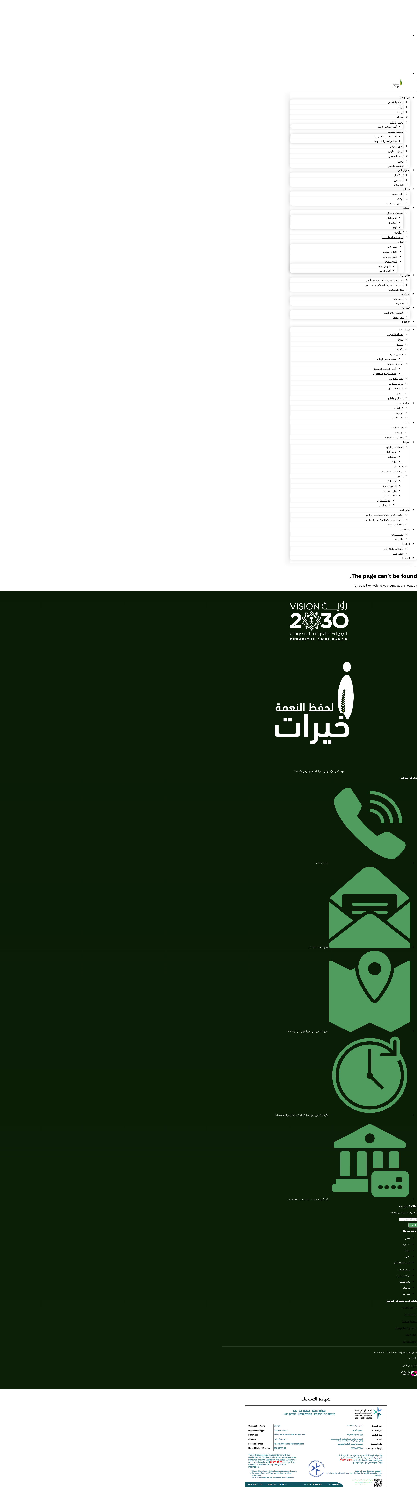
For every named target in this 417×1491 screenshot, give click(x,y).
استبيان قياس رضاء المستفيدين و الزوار (384, 280)
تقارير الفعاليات (390, 257)
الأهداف (399, 117)
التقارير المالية (391, 261)
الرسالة (400, 112)
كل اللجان (398, 232)
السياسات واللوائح (395, 213)
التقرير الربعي (385, 271)
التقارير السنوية (390, 252)
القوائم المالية (384, 266)
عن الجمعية (404, 97)
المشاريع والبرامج (396, 166)
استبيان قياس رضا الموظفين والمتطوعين (384, 285)
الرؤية (400, 107)
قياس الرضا (405, 275)
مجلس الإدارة (396, 122)
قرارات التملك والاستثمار (392, 237)
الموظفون (405, 294)
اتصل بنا (406, 308)
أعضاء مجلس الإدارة (387, 127)
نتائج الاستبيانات (396, 290)
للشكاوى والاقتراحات (393, 313)
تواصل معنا (398, 317)
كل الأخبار (399, 175)
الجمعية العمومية (395, 132)
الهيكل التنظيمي (395, 151)
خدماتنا (406, 189)
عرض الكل (391, 218)
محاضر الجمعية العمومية (385, 141)
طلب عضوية (397, 194)
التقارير (401, 242)
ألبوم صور (398, 180)
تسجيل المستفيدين (395, 203)
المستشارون (397, 299)
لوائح (394, 227)
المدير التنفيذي (396, 146)
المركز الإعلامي (404, 170)
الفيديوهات (398, 185)
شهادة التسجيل (396, 156)
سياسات (392, 223)
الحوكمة (406, 208)
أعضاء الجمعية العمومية (385, 136)
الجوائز (400, 161)
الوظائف (399, 199)
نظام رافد (399, 303)
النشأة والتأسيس (395, 102)
